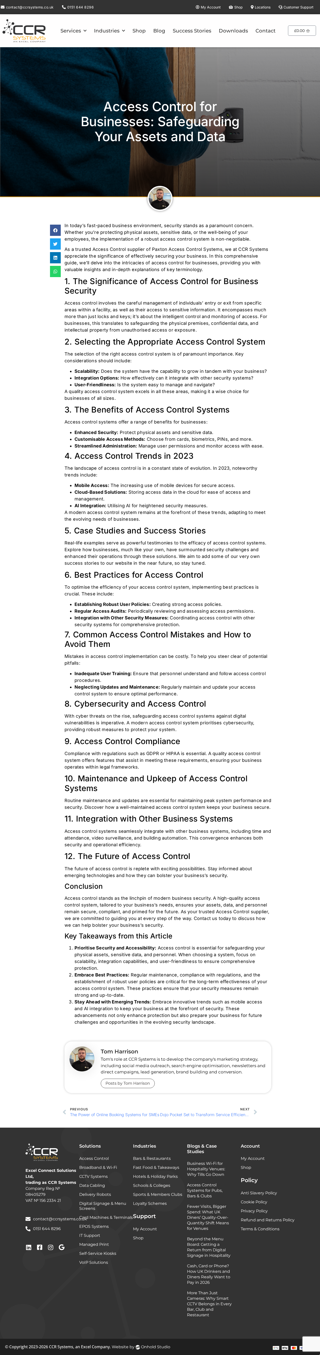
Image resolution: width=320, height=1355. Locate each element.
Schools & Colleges (151, 1185)
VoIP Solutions (93, 1262)
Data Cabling (92, 1185)
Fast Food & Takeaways (156, 1167)
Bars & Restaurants (152, 1158)
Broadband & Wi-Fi (98, 1167)
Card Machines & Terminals (106, 1217)
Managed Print (94, 1244)
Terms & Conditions (260, 1229)
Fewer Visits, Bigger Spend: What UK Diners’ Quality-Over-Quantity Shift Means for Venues (208, 1217)
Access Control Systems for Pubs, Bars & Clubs (204, 1190)
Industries (107, 31)
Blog (159, 31)
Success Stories (192, 31)
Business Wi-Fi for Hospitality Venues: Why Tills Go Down (206, 1169)
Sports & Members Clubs (157, 1194)
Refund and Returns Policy (267, 1220)
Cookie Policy (254, 1202)
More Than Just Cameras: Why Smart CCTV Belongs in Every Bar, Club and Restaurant (209, 1304)
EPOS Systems (94, 1226)
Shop (139, 31)
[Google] (61, 1247)
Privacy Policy (254, 1211)
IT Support (89, 1235)
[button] (55, 230)
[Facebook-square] (39, 1247)
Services (70, 31)
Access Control (94, 1158)
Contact (266, 31)
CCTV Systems (93, 1176)
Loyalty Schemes (150, 1203)
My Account (145, 1229)
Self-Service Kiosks (97, 1253)
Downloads (233, 31)
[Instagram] (51, 1247)
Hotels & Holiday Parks (155, 1176)
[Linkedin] (29, 1247)
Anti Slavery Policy (259, 1193)
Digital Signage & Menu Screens (102, 1206)
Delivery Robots (95, 1194)
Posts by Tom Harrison (128, 1083)
